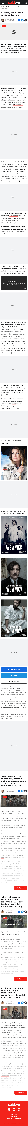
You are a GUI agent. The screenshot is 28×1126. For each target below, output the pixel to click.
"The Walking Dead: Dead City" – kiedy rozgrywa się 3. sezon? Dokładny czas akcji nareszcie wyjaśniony (12, 902)
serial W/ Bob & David (17, 709)
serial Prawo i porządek (12, 705)
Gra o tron (19, 692)
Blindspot (7, 686)
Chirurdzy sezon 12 (17, 690)
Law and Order (11, 697)
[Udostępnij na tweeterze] (22, 20)
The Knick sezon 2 (18, 714)
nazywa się (18, 271)
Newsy (9, 6)
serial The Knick (18, 707)
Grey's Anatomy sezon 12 (13, 694)
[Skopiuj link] (25, 20)
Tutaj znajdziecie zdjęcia (9, 229)
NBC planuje (13, 215)
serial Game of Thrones (13, 701)
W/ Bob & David (18, 716)
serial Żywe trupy (6, 712)
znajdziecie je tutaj (13, 181)
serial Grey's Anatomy (12, 703)
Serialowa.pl (4, 6)
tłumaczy (19, 334)
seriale (13, 712)
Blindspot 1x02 (15, 686)
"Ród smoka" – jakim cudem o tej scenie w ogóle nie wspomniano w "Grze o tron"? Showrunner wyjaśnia (13, 781)
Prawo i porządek (21, 697)
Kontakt (14, 1114)
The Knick (11, 714)
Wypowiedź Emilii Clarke (9, 327)
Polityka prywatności (14, 1118)
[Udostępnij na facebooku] (19, 20)
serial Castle (14, 699)
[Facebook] (9, 1109)
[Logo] (14, 1104)
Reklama (14, 1116)
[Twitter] (14, 1109)
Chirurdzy (9, 690)
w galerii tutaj (20, 513)
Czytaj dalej (20, 888)
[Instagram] (18, 1109)
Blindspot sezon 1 (12, 688)
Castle (19, 688)
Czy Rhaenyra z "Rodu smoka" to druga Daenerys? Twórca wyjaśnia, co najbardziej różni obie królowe (13, 993)
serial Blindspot (5, 699)
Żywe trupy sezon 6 (10, 718)
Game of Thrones (10, 692)
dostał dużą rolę (18, 93)
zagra (14, 403)
